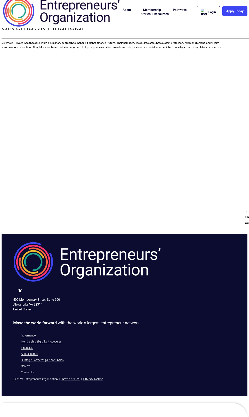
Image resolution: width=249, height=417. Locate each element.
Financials (27, 347)
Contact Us (27, 372)
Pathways (180, 10)
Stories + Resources (155, 14)
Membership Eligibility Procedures (41, 341)
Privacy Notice (93, 379)
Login (212, 12)
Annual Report (29, 353)
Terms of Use (70, 379)
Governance (28, 335)
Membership (152, 10)
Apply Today (235, 11)
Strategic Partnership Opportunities (42, 360)
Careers (25, 366)
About (127, 10)
